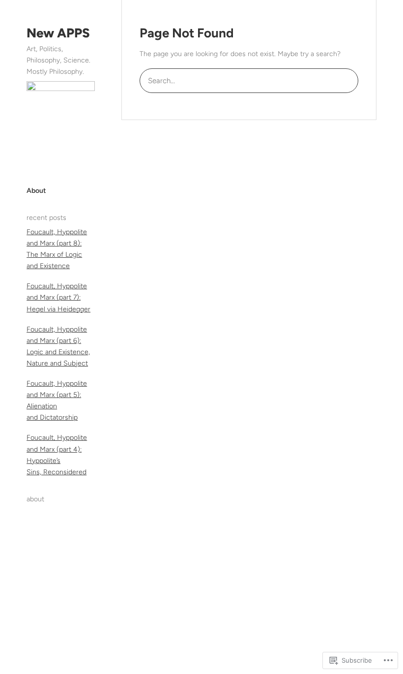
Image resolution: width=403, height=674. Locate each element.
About (36, 190)
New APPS (58, 33)
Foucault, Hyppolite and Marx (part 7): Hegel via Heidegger (58, 297)
